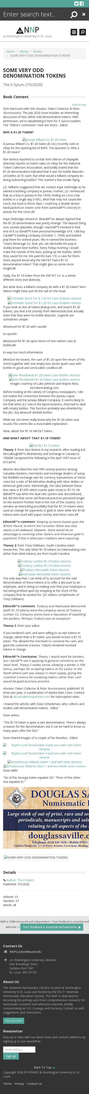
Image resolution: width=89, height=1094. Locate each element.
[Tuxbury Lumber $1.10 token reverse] (44, 565)
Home (10, 51)
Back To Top (43, 1067)
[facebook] (81, 3)
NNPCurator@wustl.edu (25, 952)
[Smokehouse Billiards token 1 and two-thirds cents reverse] (45, 766)
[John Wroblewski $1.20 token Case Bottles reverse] (44, 379)
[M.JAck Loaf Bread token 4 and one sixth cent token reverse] (44, 755)
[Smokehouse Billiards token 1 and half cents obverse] (44, 761)
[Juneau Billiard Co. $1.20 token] (44, 139)
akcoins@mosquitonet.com (32, 697)
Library (23, 51)
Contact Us (34, 1084)
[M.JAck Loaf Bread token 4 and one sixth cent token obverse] (44, 747)
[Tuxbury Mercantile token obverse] (44, 570)
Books (37, 51)
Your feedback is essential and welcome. (50, 927)
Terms (7, 1084)
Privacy (19, 1084)
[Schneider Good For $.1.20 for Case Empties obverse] (44, 298)
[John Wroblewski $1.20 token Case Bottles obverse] (44, 375)
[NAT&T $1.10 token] (45, 445)
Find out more (13, 1020)
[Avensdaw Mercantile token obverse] (45, 574)
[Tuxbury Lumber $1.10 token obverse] (44, 561)
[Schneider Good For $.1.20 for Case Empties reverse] (44, 302)
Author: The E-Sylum (20, 880)
